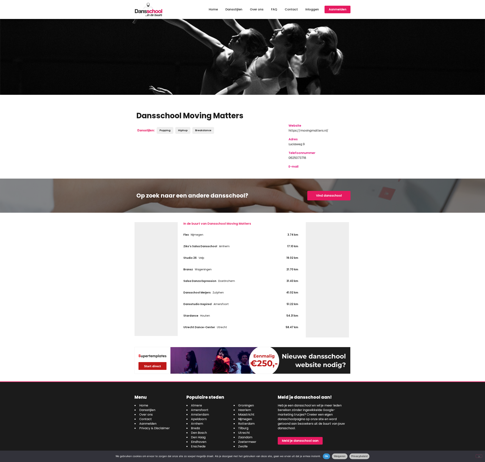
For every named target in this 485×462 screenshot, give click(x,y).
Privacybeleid (359, 456)
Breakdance (203, 130)
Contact (291, 9)
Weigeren (340, 456)
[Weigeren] (479, 456)
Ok (326, 456)
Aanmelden (337, 9)
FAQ (274, 9)
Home (213, 9)
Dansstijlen (233, 9)
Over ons (257, 9)
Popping (165, 130)
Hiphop (183, 130)
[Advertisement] (156, 279)
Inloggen (312, 9)
